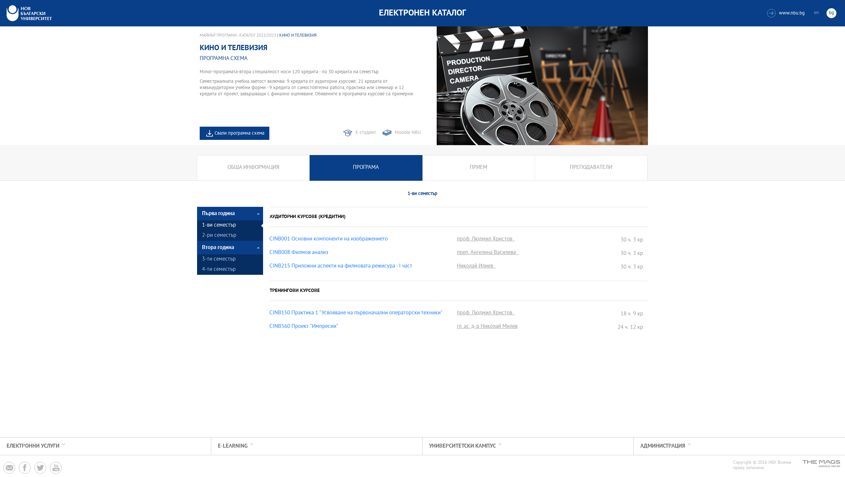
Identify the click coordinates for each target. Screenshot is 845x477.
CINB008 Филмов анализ (298, 253)
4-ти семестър (219, 269)
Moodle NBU (408, 133)
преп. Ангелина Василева (488, 253)
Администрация (662, 446)
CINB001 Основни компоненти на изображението (328, 239)
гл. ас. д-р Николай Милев (487, 327)
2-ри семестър (219, 235)
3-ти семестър (219, 259)
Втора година (218, 247)
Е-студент (365, 133)
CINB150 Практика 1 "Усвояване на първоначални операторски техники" (356, 313)
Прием (478, 167)
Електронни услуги (33, 446)
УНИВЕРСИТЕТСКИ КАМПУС (462, 446)
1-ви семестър (219, 225)
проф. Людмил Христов (486, 239)
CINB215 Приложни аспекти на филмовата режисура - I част (340, 266)
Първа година (218, 213)
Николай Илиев (476, 266)
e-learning (233, 446)
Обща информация (253, 167)
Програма (366, 167)
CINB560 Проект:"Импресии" (303, 327)
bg (831, 13)
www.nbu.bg (787, 13)
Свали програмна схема (239, 133)
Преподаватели (591, 167)
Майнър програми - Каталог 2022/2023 (238, 35)
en (816, 13)
